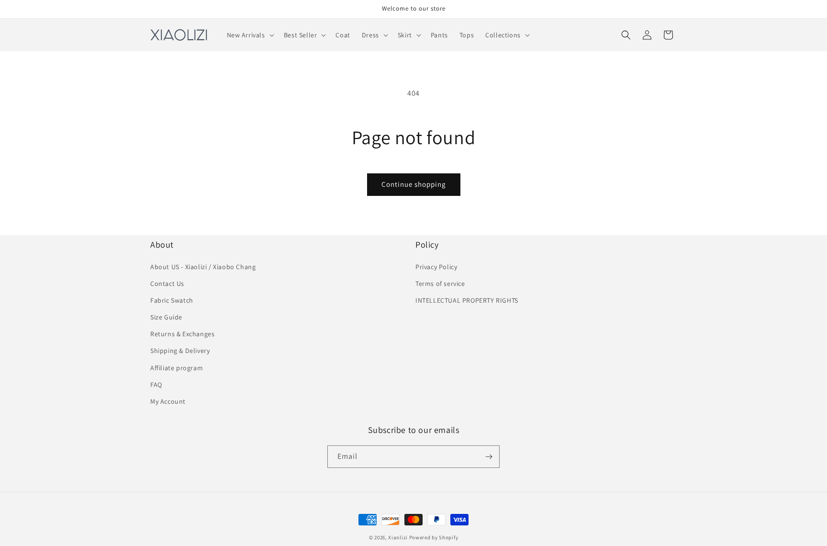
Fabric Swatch (171, 300)
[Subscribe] (488, 456)
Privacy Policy (436, 266)
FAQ (156, 384)
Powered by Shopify (433, 537)
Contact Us (167, 283)
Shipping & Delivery (180, 350)
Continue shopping (413, 184)
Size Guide (166, 317)
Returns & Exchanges (182, 334)
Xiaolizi (398, 537)
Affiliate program (176, 368)
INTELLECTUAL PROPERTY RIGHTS (466, 300)
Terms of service (440, 283)
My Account (168, 401)
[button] (249, 35)
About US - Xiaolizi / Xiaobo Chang (203, 266)
